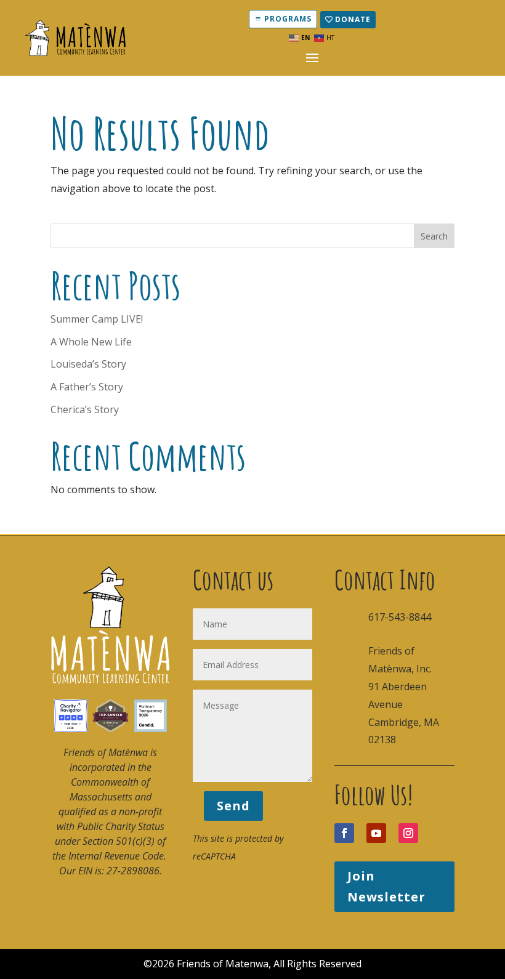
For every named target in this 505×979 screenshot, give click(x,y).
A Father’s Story (86, 386)
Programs (288, 19)
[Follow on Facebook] (344, 833)
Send (233, 805)
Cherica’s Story (84, 409)
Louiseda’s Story (88, 364)
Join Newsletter (386, 886)
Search (434, 236)
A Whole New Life (91, 341)
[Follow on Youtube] (376, 833)
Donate (353, 19)
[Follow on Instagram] (408, 833)
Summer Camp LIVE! (96, 319)
